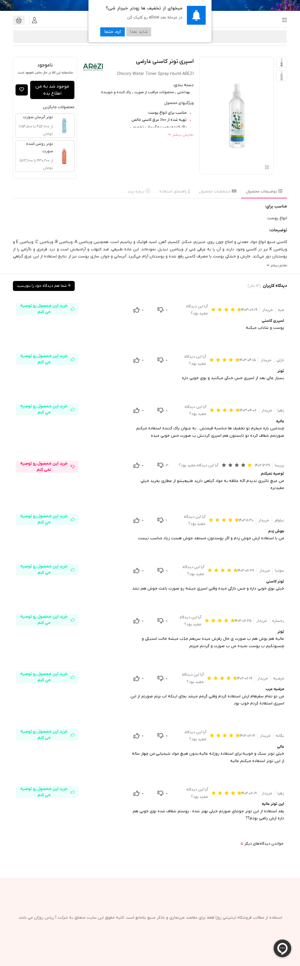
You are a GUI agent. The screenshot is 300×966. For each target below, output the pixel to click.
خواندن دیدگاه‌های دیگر (263, 843)
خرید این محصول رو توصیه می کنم (44, 309)
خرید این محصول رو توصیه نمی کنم (44, 467)
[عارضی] (93, 67)
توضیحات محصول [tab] (262, 191)
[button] (282, 20)
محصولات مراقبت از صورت (154, 92)
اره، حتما (112, 32)
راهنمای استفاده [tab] (173, 191)
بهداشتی (183, 92)
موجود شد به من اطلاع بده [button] (52, 89)
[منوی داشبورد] (34, 20)
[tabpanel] (150, 236)
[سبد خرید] (19, 20)
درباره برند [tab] (136, 191)
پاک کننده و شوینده (116, 92)
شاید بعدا (139, 32)
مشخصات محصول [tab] (215, 191)
